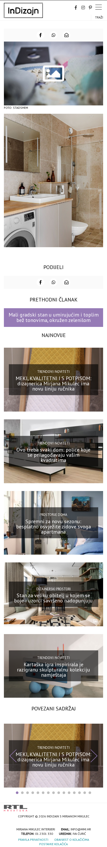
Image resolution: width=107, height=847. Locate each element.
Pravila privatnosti (33, 840)
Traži (99, 17)
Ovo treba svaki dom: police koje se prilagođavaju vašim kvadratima (53, 454)
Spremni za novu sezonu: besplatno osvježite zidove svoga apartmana (53, 526)
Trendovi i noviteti (53, 371)
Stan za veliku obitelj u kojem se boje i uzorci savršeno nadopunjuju (53, 598)
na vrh (98, 806)
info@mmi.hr (81, 829)
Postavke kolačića (53, 844)
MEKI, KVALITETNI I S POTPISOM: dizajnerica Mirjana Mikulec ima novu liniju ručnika (53, 383)
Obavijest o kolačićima (71, 840)
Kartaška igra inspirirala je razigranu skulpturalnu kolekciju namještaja (53, 669)
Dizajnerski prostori (53, 589)
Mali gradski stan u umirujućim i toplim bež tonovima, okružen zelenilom (54, 317)
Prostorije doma (53, 515)
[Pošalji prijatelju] (66, 35)
